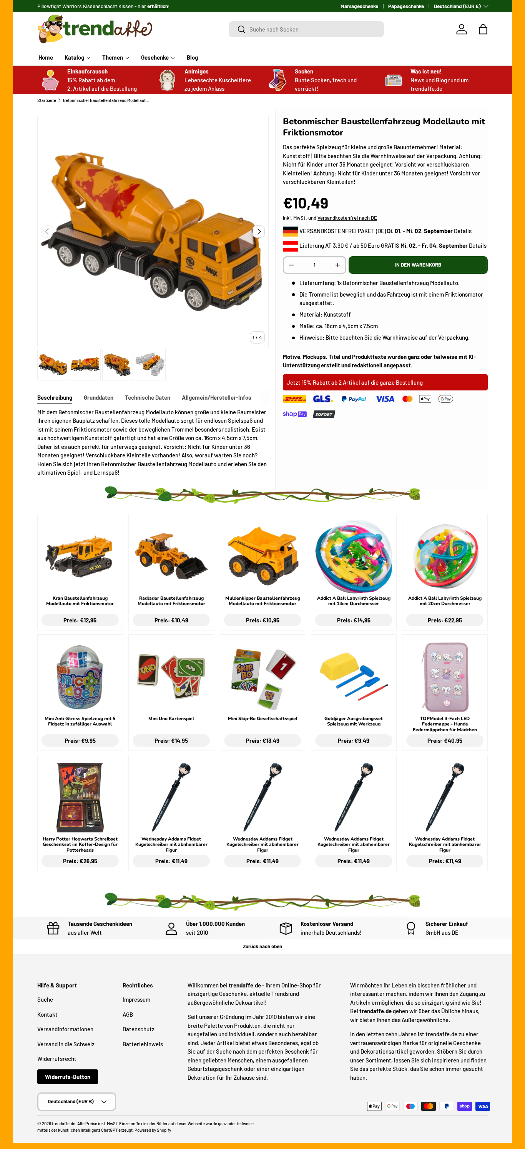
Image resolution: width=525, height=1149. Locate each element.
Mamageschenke (359, 6)
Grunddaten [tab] (98, 397)
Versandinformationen (65, 1029)
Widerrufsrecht (56, 1058)
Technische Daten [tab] (147, 397)
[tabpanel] (153, 442)
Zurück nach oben (262, 946)
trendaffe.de (63, 1123)
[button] (483, 29)
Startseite (46, 100)
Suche (45, 999)
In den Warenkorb (418, 265)
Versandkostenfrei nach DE (347, 218)
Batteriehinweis (143, 1044)
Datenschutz (139, 1029)
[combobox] (306, 29)
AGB (128, 1014)
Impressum (136, 999)
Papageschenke (406, 6)
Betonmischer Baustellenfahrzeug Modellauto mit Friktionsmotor (106, 100)
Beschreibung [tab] (54, 397)
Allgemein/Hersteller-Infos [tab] (216, 397)
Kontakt (47, 1014)
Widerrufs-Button (67, 1076)
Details (463, 230)
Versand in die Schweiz (66, 1044)
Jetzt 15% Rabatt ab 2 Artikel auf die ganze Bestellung (355, 382)
